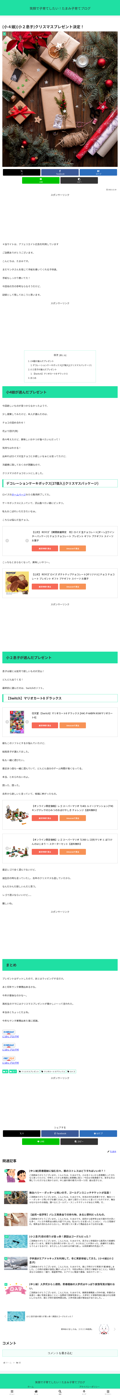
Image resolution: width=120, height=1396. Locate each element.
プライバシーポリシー (89, 1386)
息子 (14, 1071)
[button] (79, 180)
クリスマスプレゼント (30, 1071)
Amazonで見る (72, 548)
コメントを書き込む (60, 1353)
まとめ (33, 377)
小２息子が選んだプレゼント (43, 369)
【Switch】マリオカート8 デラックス (50, 373)
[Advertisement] (60, 217)
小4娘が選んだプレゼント (42, 361)
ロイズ (72, 1071)
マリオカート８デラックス (54, 1071)
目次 (56, 355)
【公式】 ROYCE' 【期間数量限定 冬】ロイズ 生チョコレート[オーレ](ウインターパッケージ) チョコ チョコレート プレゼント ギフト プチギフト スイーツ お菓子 (73, 536)
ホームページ (19, 494)
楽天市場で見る (45, 548)
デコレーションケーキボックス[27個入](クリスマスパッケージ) (62, 365)
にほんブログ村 (10, 1036)
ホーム (31, 1386)
